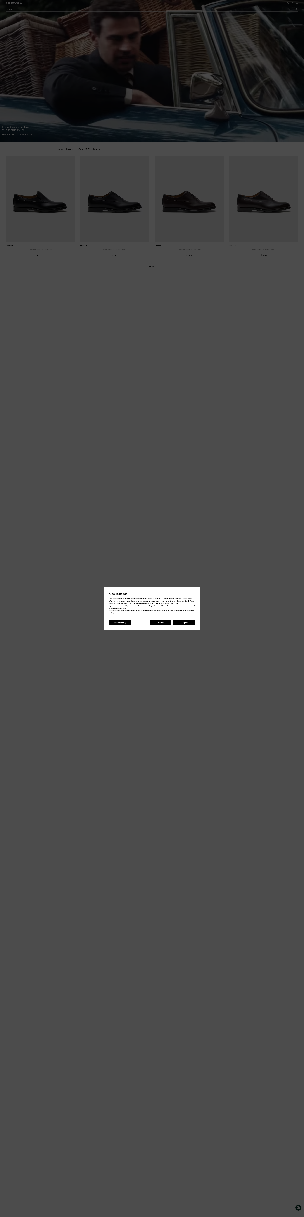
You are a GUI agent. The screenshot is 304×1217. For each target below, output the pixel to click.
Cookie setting (120, 622)
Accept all (184, 622)
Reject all (160, 622)
